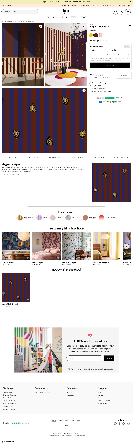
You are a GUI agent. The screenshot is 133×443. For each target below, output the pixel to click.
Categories (9, 21)
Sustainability (85, 5)
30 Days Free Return (121, 157)
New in (64, 17)
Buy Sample (123, 75)
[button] (128, 6)
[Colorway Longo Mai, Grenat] (95, 35)
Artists (73, 17)
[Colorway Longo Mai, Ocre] (100, 35)
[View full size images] (40, 26)
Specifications (33, 157)
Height (120, 52)
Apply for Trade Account (43, 392)
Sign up (109, 358)
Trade (74, 5)
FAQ (99, 392)
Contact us (101, 395)
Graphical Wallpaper (9, 395)
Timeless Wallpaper (18, 21)
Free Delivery (99, 157)
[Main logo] (66, 11)
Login (122, 5)
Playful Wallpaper (9, 400)
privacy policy (97, 369)
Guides (96, 5)
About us (65, 5)
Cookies (100, 406)
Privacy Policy (102, 403)
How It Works (77, 157)
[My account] (121, 11)
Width (99, 52)
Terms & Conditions (104, 400)
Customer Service (109, 5)
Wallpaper (52, 17)
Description (11, 157)
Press (68, 398)
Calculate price (110, 65)
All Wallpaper (7, 392)
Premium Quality (55, 157)
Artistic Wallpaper (9, 398)
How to (100, 398)
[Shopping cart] (128, 11)
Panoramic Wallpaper (10, 406)
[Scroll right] (126, 246)
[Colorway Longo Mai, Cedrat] (91, 35)
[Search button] (35, 11)
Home (3, 21)
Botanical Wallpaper (9, 403)
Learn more (110, 91)
